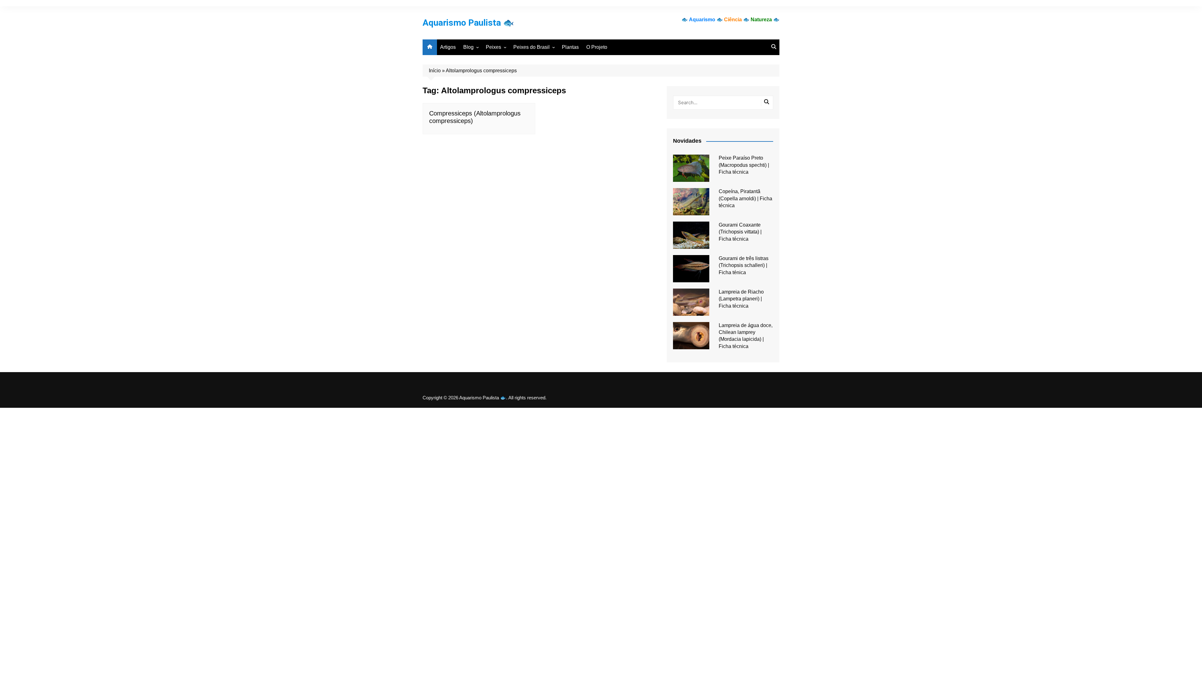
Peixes (493, 47)
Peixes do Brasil (531, 47)
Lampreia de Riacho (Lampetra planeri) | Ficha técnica (741, 299)
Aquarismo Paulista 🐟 (468, 23)
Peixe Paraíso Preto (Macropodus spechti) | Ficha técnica (744, 165)
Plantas (570, 47)
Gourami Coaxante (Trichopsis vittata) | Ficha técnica (740, 232)
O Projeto (596, 47)
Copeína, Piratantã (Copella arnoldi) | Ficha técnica (745, 198)
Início (435, 70)
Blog (468, 47)
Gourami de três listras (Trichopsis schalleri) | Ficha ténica (743, 265)
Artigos (448, 47)
